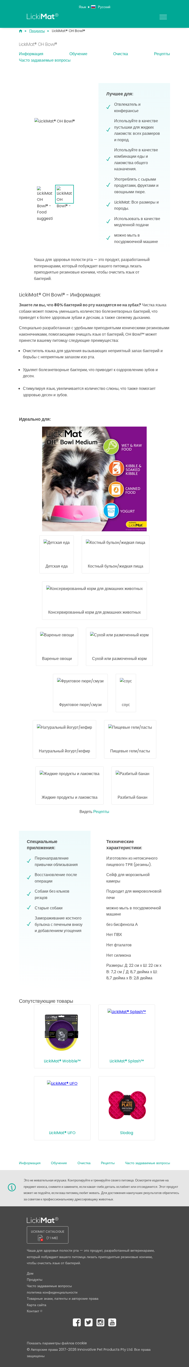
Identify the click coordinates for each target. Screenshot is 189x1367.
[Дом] (24, 31)
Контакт (33, 1311)
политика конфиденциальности (52, 1292)
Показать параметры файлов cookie (57, 1343)
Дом (30, 1273)
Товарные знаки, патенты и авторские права (62, 1298)
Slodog (126, 1133)
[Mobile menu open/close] (164, 17)
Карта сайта (36, 1304)
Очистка (120, 54)
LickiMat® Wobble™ (62, 1061)
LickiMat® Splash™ (127, 1061)
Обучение (78, 54)
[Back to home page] (88, 17)
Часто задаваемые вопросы (45, 60)
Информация (31, 54)
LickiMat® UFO (62, 1133)
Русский (103, 7)
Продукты (34, 1279)
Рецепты (162, 54)
